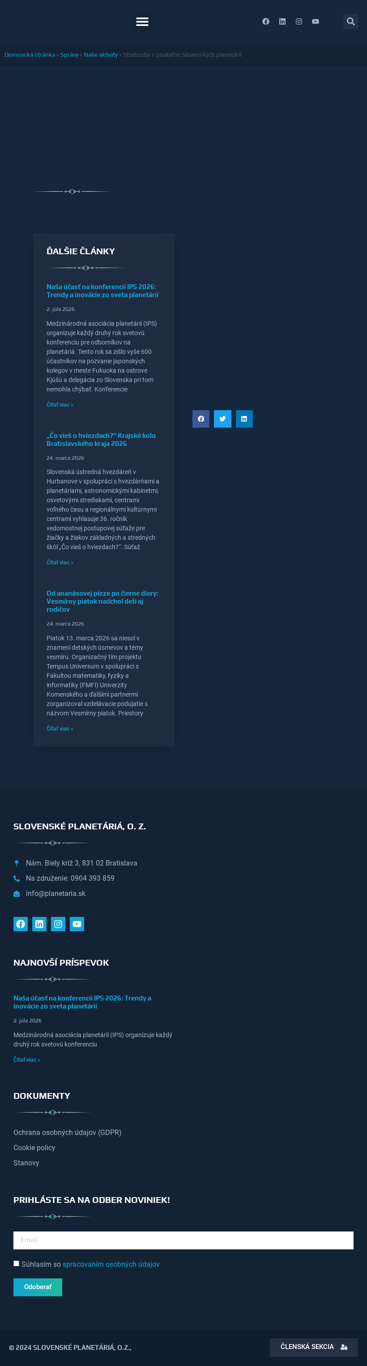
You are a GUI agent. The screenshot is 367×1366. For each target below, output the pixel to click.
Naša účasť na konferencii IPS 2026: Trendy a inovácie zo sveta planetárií (102, 290)
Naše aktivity (101, 54)
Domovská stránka (29, 54)
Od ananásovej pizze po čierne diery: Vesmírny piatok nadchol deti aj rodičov (102, 601)
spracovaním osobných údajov (111, 1264)
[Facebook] (266, 21)
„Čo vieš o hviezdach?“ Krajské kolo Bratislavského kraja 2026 (101, 439)
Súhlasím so (90, 1264)
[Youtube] (315, 21)
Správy (69, 54)
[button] (142, 22)
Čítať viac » (60, 405)
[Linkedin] (282, 21)
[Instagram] (299, 21)
